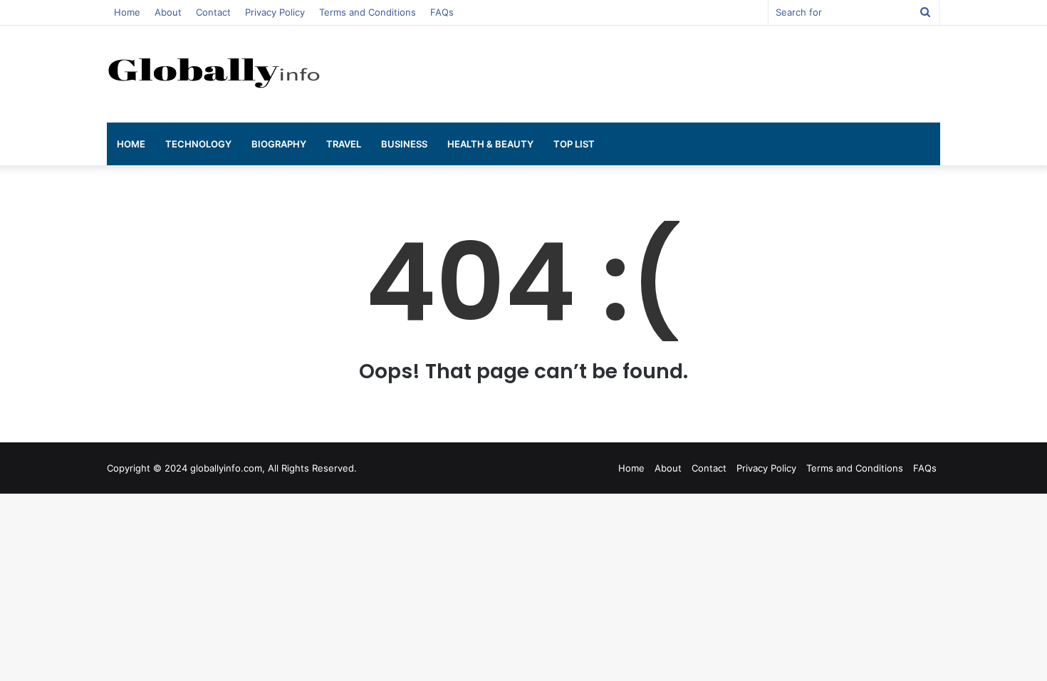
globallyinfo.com (226, 468)
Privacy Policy (275, 12)
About (168, 12)
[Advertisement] (666, 72)
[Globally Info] (214, 71)
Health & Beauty (490, 144)
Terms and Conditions (367, 12)
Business (404, 144)
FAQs (442, 12)
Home (127, 12)
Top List (574, 144)
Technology (198, 144)
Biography (278, 144)
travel (343, 144)
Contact (213, 12)
